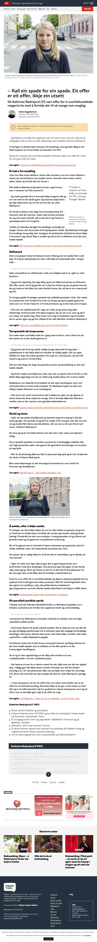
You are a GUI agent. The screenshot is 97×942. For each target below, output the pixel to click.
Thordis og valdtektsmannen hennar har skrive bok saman (48, 165)
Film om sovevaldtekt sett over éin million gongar (44, 325)
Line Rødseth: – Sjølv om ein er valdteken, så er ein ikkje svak (49, 698)
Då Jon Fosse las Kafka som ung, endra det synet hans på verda (51, 245)
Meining (53, 9)
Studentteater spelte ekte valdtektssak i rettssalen (44, 594)
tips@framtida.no (78, 909)
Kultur (13, 9)
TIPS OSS (87, 9)
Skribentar (54, 917)
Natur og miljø (32, 9)
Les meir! (88, 935)
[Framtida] (7, 3)
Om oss (53, 914)
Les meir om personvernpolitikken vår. (16, 917)
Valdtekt (62, 782)
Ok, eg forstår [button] (48, 939)
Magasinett (41, 9)
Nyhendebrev (55, 923)
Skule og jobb (21, 9)
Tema (52, 926)
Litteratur (52, 782)
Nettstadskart (55, 920)
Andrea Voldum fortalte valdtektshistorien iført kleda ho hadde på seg (54, 407)
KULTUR (35, 782)
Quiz (48, 9)
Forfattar (44, 782)
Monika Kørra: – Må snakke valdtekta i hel (40, 472)
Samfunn (7, 9)
